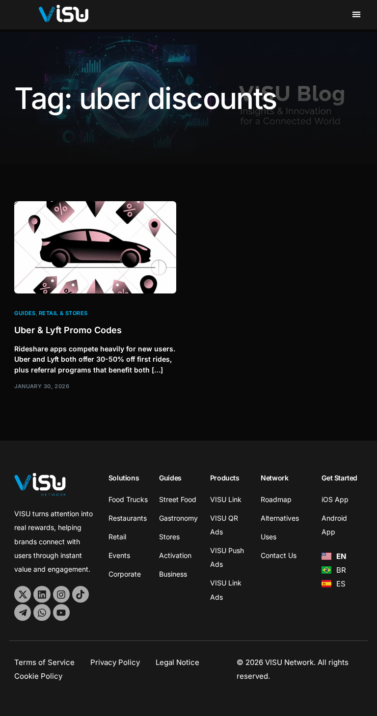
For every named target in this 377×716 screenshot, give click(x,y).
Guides (25, 313)
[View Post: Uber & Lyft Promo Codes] (95, 247)
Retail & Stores (63, 313)
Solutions (123, 478)
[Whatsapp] (41, 612)
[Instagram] (61, 594)
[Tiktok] (80, 594)
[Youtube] (61, 612)
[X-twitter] (22, 594)
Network (274, 478)
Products (225, 478)
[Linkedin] (41, 594)
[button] (356, 14)
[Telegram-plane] (22, 612)
